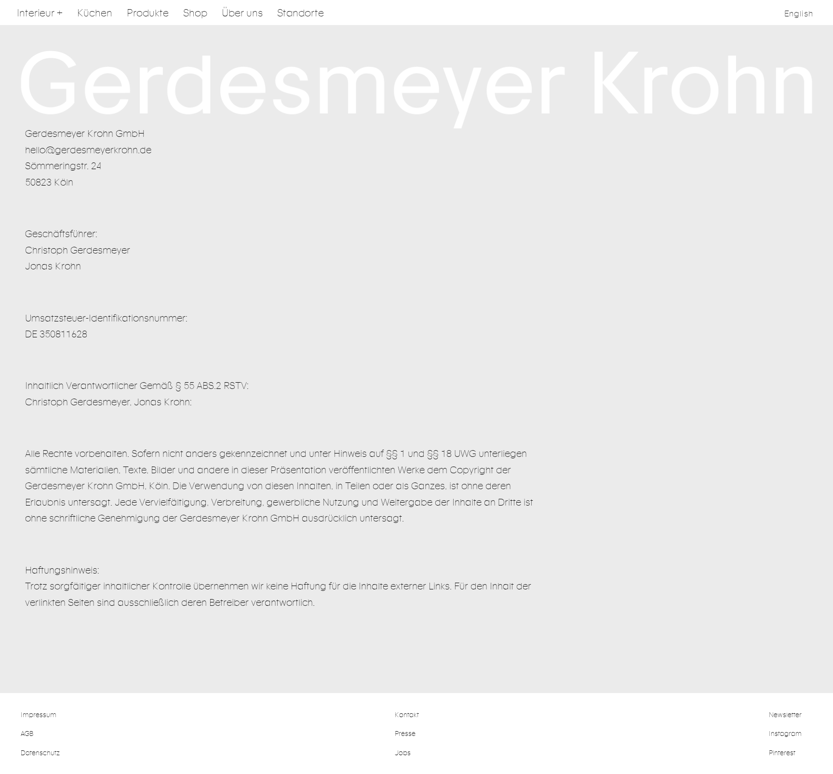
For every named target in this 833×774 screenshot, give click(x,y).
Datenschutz (40, 752)
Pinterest (782, 752)
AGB (27, 733)
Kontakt (407, 714)
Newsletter (785, 714)
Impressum (38, 714)
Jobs (403, 752)
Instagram (785, 733)
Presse (405, 733)
